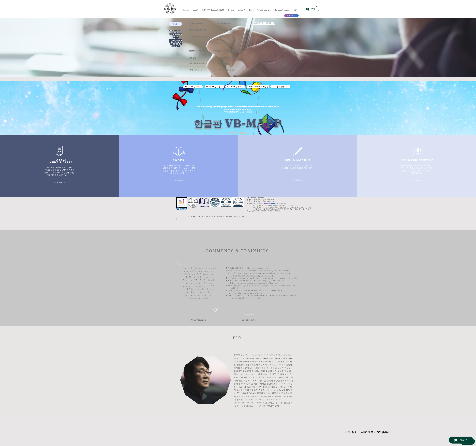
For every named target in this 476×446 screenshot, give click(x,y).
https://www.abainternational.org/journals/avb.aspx (252, 275)
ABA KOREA (238, 133)
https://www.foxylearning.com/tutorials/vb (246, 293)
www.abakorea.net (260, 268)
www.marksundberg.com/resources (245, 298)
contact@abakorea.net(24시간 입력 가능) (278, 205)
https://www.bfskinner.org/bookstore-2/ (280, 278)
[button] (317, 8)
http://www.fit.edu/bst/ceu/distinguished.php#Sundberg (254, 283)
